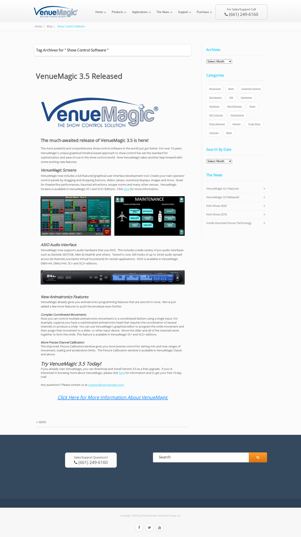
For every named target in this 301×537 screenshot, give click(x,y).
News (42, 422)
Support (183, 12)
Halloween (246, 97)
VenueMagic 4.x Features (222, 188)
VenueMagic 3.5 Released (79, 76)
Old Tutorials (216, 115)
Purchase (203, 12)
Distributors (215, 97)
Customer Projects (251, 88)
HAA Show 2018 (216, 214)
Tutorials (214, 132)
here (127, 189)
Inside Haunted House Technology (229, 223)
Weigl (229, 132)
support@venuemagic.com (106, 385)
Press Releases (217, 123)
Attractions (215, 88)
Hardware (214, 106)
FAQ (231, 97)
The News (162, 12)
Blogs (231, 88)
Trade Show (254, 123)
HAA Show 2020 (216, 206)
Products (117, 12)
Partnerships (237, 115)
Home (99, 12)
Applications (140, 12)
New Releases (234, 106)
